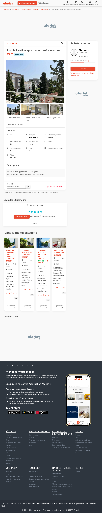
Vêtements (55, 437)
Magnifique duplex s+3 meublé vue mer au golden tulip (10, 254)
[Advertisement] (52, 26)
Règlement (32, 504)
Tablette (8, 481)
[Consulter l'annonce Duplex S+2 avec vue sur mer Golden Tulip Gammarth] (43, 243)
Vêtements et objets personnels (62, 432)
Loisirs (79, 431)
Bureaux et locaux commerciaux (39, 479)
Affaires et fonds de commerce (62, 484)
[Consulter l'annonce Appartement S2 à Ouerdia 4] (59, 243)
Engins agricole (10, 450)
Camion (8, 455)
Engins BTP (9, 460)
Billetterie (78, 453)
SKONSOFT (69, 510)
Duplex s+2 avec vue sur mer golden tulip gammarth (42, 254)
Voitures (8, 435)
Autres (79, 468)
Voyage (78, 445)
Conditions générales (67, 504)
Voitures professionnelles (14, 437)
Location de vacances (35, 476)
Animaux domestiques (83, 440)
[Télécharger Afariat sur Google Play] (28, 412)
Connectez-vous (21, 217)
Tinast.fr (76, 510)
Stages (54, 491)
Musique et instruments (83, 450)
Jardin (31, 445)
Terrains (31, 481)
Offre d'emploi (56, 474)
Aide (3, 504)
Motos (8, 440)
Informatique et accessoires (14, 476)
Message (83, 69)
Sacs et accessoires (58, 445)
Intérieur (31, 437)
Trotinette (9, 463)
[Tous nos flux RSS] (32, 365)
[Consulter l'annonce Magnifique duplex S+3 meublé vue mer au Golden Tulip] (11, 243)
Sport (77, 437)
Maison (31, 474)
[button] (96, 3)
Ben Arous (35, 9)
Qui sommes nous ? (83, 504)
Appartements (33, 471)
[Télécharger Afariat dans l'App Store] (14, 412)
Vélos (7, 453)
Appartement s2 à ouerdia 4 (59, 251)
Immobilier (15, 9)
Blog (20, 504)
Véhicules (11, 431)
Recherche (12, 43)
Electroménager (34, 435)
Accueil (6, 9)
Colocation (32, 484)
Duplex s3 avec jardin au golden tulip (27, 252)
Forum (25, 504)
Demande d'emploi (58, 476)
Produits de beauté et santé (61, 447)
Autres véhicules (11, 448)
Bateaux (8, 445)
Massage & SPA (57, 494)
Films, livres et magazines (84, 442)
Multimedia (11, 468)
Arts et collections (81, 448)
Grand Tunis (26, 9)
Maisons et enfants (39, 431)
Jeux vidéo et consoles (13, 479)
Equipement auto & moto (13, 442)
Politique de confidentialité (47, 504)
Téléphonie (9, 471)
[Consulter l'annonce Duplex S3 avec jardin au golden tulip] (27, 243)
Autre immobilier (34, 487)
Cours (54, 481)
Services (55, 479)
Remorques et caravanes (13, 458)
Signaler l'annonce (55, 187)
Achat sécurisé (11, 504)
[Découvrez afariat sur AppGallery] (41, 412)
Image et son (10, 474)
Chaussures (56, 440)
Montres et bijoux (57, 442)
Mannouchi (84, 50)
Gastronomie (80, 474)
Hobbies (78, 435)
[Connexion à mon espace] (62, 43)
